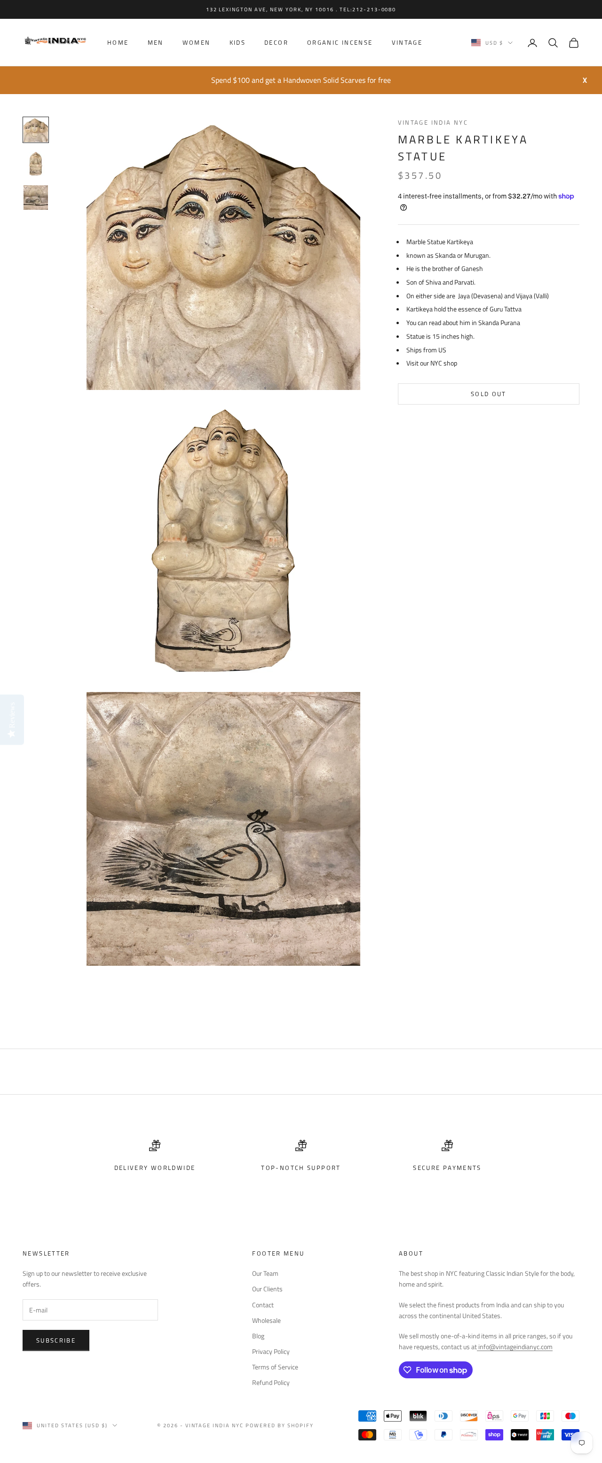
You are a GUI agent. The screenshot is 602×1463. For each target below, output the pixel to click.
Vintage (407, 43)
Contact (263, 1305)
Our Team (265, 1273)
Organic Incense (340, 43)
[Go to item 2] (36, 164)
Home (118, 43)
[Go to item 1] (36, 130)
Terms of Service (275, 1367)
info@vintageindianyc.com (515, 1347)
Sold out (489, 393)
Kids (238, 43)
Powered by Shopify (280, 1425)
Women (196, 43)
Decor (276, 43)
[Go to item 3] (36, 197)
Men (156, 43)
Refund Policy (271, 1382)
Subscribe (56, 1340)
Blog (258, 1336)
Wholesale (266, 1320)
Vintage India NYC (433, 122)
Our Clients (267, 1289)
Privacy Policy (271, 1351)
